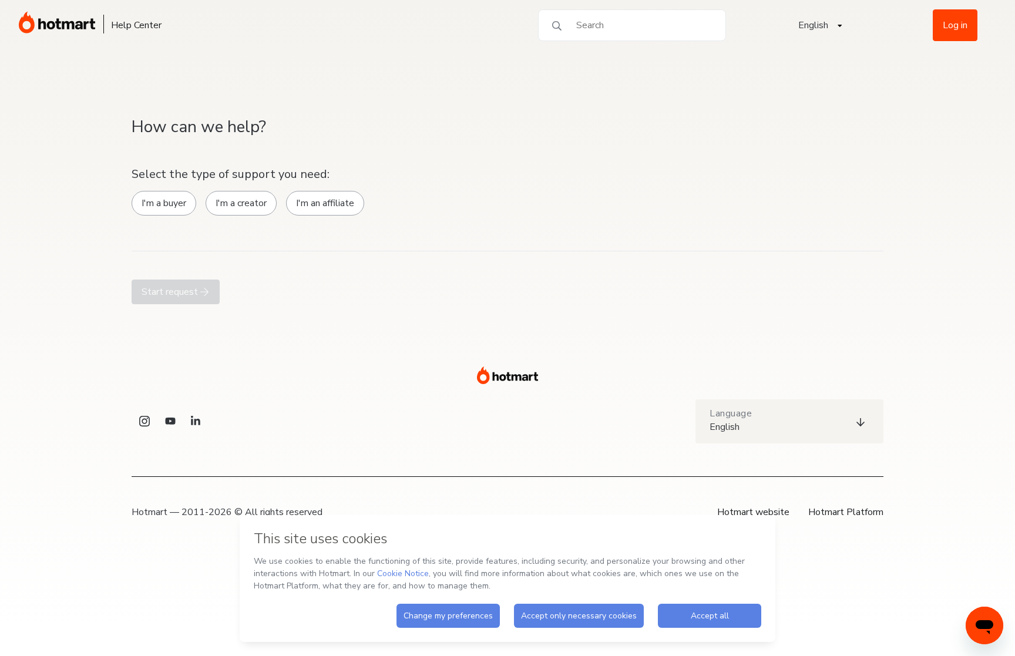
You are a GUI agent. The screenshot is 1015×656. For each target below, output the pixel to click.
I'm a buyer (164, 203)
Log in (955, 25)
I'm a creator (241, 203)
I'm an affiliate (325, 203)
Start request (171, 291)
